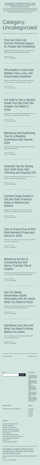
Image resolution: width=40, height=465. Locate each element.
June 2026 (30, 412)
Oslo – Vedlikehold (7, 432)
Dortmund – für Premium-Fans (9, 427)
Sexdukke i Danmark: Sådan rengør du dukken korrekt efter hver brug (32, 388)
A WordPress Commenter (8, 408)
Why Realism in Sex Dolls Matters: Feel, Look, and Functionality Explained (19, 73)
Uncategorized (13, 57)
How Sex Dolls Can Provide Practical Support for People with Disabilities (19, 43)
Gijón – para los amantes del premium (11, 429)
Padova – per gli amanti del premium (11, 434)
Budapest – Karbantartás (8, 425)
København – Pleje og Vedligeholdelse (11, 430)
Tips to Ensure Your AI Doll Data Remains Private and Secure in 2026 (19, 232)
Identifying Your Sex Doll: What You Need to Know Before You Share (19, 328)
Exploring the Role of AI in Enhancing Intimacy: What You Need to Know (32, 399)
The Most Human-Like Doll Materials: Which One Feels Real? (32, 393)
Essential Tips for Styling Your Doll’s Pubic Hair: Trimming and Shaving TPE (20, 169)
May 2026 (30, 414)
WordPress (14, 459)
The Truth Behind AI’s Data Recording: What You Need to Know (32, 377)
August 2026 (31, 408)
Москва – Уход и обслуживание (10, 441)
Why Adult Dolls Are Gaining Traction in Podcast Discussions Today (32, 382)
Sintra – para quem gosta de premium (11, 438)
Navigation (17, 408)
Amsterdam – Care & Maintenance (10, 423)
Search (4, 372)
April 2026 (30, 415)
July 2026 (30, 410)
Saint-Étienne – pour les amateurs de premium (13, 436)
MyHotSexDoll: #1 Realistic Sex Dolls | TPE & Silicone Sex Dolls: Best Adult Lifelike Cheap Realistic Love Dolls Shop (20, 5)
